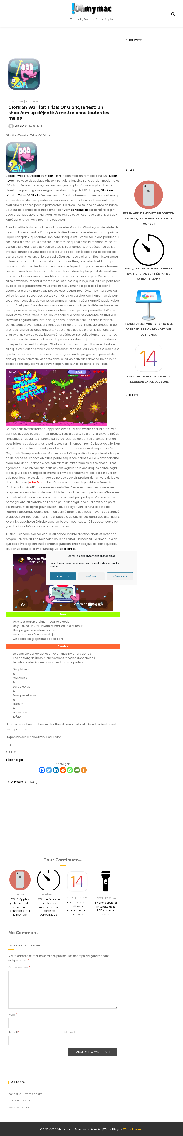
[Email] (77, 770)
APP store (17, 782)
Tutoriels (82, 897)
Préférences (120, 576)
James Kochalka (76, 210)
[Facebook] (42, 770)
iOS (32, 782)
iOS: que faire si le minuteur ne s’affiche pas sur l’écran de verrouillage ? (49, 907)
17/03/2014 (35, 125)
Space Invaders (17, 176)
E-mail (14, 1032)
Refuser (91, 576)
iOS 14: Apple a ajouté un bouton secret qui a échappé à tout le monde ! (20, 907)
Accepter (63, 576)
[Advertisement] (73, 48)
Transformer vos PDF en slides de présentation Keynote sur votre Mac (148, 329)
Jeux (28, 101)
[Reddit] (63, 770)
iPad (11, 101)
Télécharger (14, 760)
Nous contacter (18, 1107)
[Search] (173, 13)
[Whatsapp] (70, 770)
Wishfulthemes (133, 1129)
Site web (70, 1032)
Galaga (34, 176)
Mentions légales (19, 1100)
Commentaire (19, 967)
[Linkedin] (56, 770)
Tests (36, 101)
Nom (12, 1014)
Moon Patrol (53, 176)
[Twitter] (49, 770)
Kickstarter (67, 549)
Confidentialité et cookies (25, 1094)
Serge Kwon (21, 125)
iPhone (19, 101)
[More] (84, 770)
